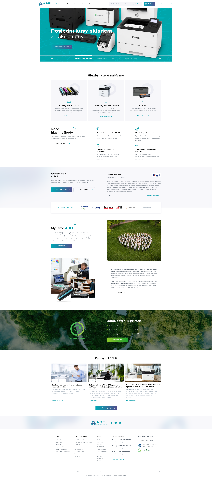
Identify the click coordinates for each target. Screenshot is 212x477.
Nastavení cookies (83, 471)
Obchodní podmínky (73, 471)
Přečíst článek (56, 400)
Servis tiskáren (115, 58)
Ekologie (99, 456)
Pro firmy (58, 444)
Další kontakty (117, 459)
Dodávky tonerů (101, 58)
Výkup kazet (78, 454)
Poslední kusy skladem (83, 58)
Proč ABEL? (121, 292)
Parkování (77, 456)
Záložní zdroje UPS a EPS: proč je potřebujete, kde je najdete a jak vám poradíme (105, 387)
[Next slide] (160, 58)
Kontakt (91, 4)
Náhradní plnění (79, 451)
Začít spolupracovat (61, 189)
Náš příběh (61, 245)
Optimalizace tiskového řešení (83, 442)
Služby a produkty (72, 4)
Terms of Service (119, 475)
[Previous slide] (52, 58)
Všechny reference (152, 195)
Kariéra (99, 460)
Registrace (58, 442)
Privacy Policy (111, 475)
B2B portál (78, 444)
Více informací (68, 116)
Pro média (100, 458)
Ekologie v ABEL (118, 339)
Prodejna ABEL (101, 449)
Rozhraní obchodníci (108, 471)
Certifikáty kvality (61, 143)
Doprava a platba (60, 447)
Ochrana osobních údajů (95, 471)
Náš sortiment (59, 440)
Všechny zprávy (106, 408)
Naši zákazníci (84, 189)
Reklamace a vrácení (61, 449)
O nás (83, 4)
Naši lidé (99, 444)
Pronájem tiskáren (130, 58)
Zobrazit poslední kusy (62, 46)
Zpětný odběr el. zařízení (62, 451)
